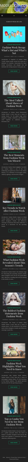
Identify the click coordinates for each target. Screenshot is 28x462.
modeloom (6, 56)
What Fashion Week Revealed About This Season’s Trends (14, 262)
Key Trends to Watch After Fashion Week (14, 209)
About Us (8, 457)
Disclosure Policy (21, 457)
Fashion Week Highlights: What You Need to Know (14, 366)
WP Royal (16, 459)
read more (14, 71)
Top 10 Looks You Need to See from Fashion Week (14, 421)
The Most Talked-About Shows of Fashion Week (14, 103)
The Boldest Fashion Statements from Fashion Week (14, 313)
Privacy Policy (14, 457)
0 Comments (20, 56)
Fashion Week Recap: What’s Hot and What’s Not (14, 50)
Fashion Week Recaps (14, 44)
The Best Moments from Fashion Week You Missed (14, 157)
